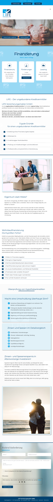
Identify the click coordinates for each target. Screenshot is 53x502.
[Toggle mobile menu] (50, 9)
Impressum (41, 500)
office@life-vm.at (31, 1)
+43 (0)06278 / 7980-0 (26, 500)
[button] (26, 132)
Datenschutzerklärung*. (25, 471)
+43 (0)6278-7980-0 (22, 1)
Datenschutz (46, 500)
